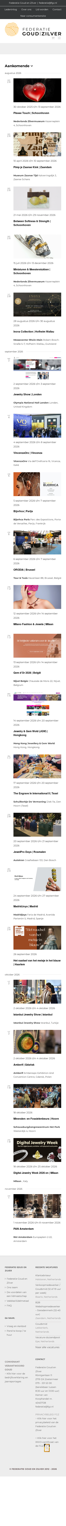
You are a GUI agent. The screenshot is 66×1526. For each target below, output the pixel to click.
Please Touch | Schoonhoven (31, 113)
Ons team (12, 1287)
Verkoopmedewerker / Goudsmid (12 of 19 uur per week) (48, 1289)
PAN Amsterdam (23, 1229)
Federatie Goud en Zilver (17, 1280)
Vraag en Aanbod (16, 1326)
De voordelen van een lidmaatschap (17, 1294)
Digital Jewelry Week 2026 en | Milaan (35, 1173)
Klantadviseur (43, 1275)
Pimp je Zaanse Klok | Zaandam (32, 167)
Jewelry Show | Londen (27, 394)
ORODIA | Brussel (24, 569)
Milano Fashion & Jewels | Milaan (33, 624)
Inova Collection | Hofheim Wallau (33, 331)
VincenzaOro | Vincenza (27, 453)
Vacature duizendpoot (47, 1337)
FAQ (9, 1305)
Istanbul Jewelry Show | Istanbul (32, 1014)
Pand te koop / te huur (16, 1332)
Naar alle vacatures (47, 1347)
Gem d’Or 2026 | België (27, 672)
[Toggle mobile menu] (59, 38)
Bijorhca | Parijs (23, 511)
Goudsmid (41, 1323)
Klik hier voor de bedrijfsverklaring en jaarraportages (16, 1377)
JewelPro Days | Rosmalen (29, 852)
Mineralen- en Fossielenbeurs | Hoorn (36, 1118)
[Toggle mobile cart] (53, 38)
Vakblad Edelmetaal (18, 1300)
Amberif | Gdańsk (23, 1064)
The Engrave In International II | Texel (35, 793)
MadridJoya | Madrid (25, 906)
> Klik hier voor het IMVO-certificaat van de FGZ (46, 1442)
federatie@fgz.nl (48, 2)
